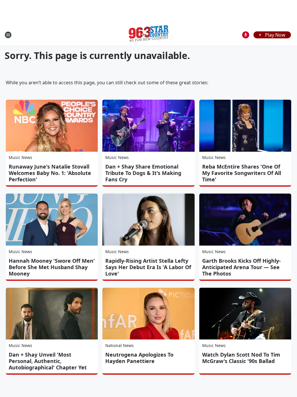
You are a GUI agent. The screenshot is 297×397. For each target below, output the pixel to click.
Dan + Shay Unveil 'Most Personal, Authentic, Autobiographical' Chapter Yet (48, 361)
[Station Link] (149, 34)
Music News (20, 157)
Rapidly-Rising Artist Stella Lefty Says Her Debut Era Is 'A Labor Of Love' (148, 267)
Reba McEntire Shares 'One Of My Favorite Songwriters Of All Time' (241, 173)
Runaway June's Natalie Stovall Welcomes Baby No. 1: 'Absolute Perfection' (50, 173)
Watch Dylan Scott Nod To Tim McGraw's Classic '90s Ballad (241, 357)
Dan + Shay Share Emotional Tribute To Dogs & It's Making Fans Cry (143, 173)
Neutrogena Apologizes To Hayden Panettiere (139, 357)
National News (119, 345)
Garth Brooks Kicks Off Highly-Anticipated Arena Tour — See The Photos (241, 267)
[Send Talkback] (245, 34)
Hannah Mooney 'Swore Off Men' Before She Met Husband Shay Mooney (52, 267)
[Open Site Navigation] (8, 34)
